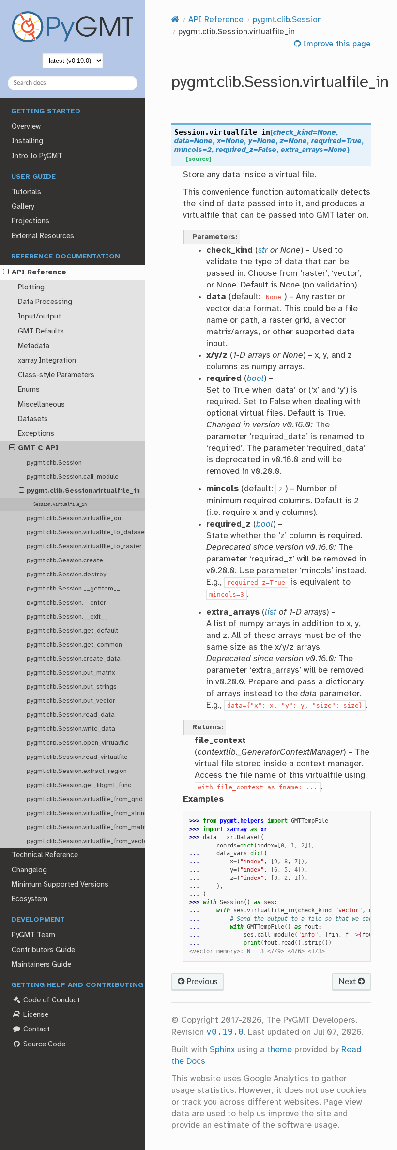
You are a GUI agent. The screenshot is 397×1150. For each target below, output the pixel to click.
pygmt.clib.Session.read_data (71, 714)
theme (279, 1049)
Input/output (39, 316)
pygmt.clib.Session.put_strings (72, 686)
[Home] (175, 20)
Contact (35, 1029)
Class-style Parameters (56, 375)
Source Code (43, 1044)
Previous (200, 981)
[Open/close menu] (6, 272)
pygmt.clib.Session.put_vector (71, 700)
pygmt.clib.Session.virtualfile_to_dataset (86, 532)
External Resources (43, 236)
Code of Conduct (50, 1000)
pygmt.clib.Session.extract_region (77, 771)
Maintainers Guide (41, 964)
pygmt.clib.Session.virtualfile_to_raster (84, 546)
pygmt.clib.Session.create (65, 560)
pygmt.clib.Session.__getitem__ (73, 588)
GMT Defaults (41, 331)
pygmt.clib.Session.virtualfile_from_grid (85, 799)
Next (348, 981)
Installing (27, 141)
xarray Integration (47, 360)
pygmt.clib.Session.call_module (73, 476)
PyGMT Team (33, 935)
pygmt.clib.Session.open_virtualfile (78, 743)
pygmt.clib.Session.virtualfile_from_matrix (86, 827)
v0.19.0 (225, 1032)
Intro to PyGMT (37, 156)
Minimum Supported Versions (60, 885)
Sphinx (222, 1049)
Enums (29, 389)
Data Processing (45, 302)
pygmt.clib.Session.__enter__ (70, 602)
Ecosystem (29, 899)
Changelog (29, 870)
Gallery (23, 207)
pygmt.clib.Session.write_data (71, 729)
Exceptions (36, 434)
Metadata (33, 346)
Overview (26, 127)
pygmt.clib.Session (54, 462)
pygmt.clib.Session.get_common (74, 644)
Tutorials (26, 192)
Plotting (31, 287)
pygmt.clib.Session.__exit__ (67, 616)
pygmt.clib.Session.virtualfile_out (75, 518)
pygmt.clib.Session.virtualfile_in (83, 490)
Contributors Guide (43, 950)
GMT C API (38, 448)
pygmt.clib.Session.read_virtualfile (77, 757)
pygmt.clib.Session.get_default (72, 630)
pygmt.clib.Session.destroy (66, 574)
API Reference (39, 272)
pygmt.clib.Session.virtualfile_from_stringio (86, 813)
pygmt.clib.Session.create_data (74, 658)
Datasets (33, 419)
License (34, 1015)
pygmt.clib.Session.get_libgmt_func (79, 785)
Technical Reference (45, 855)
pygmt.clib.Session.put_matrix (71, 672)
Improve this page (336, 44)
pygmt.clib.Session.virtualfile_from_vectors (86, 841)
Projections (30, 221)
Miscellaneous (41, 405)
